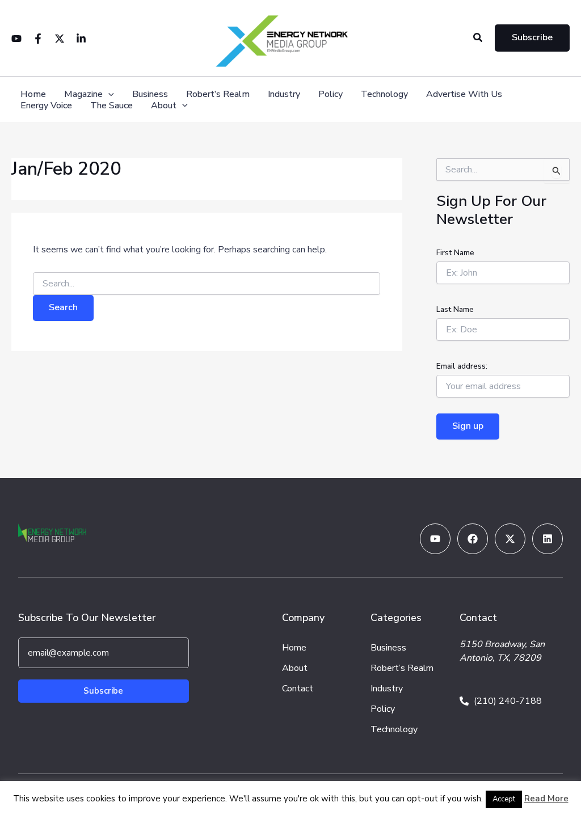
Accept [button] (503, 799)
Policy (330, 94)
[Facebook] (38, 38)
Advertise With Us (464, 94)
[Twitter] (59, 38)
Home (33, 94)
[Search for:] (206, 283)
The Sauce (111, 105)
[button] (478, 38)
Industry (284, 94)
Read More (546, 798)
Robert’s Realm (218, 94)
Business (150, 94)
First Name (455, 252)
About (163, 105)
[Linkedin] (81, 38)
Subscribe (103, 690)
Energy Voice (46, 105)
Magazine (83, 94)
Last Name (455, 309)
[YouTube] (16, 38)
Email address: (461, 366)
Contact (297, 688)
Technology (384, 94)
